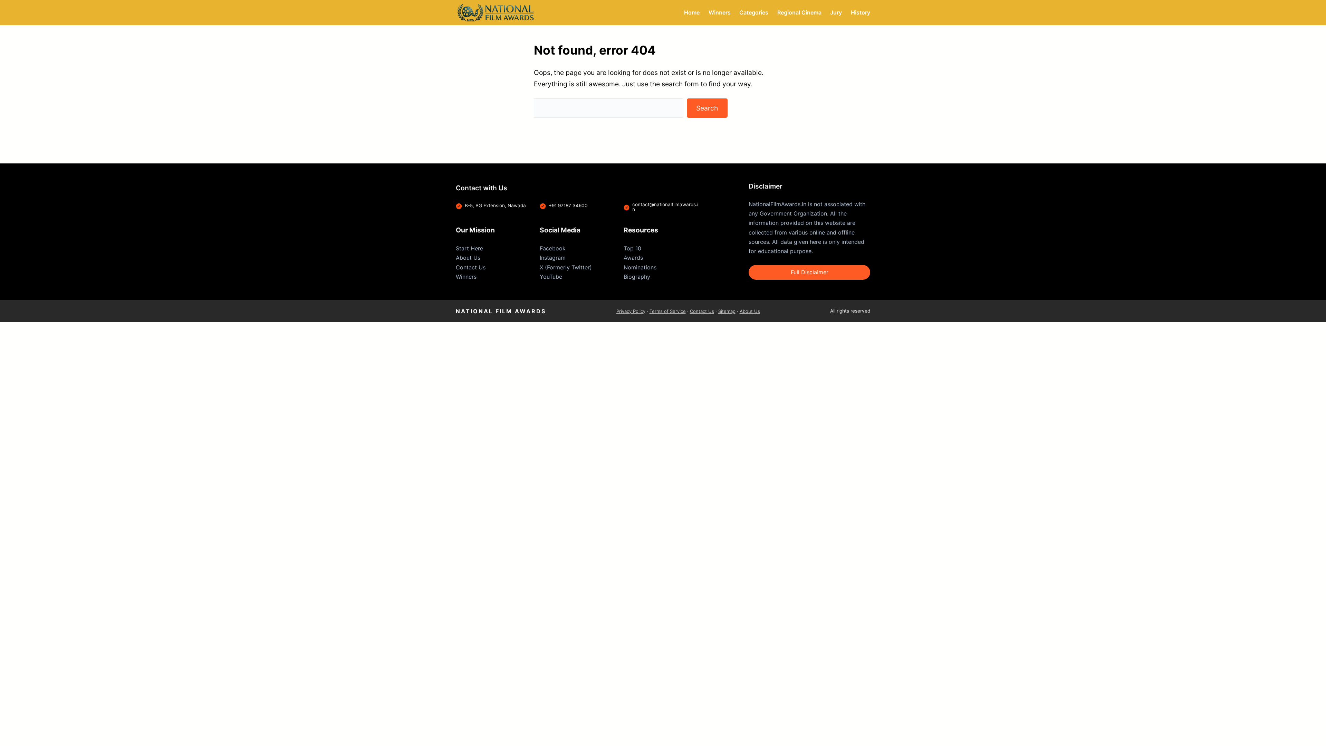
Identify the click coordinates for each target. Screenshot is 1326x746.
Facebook (553, 248)
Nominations (640, 267)
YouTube (551, 276)
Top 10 (632, 248)
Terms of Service (668, 311)
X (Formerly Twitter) (566, 267)
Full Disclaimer (809, 272)
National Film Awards (501, 311)
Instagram (553, 257)
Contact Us (471, 267)
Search (707, 108)
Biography (637, 276)
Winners (466, 276)
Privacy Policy (630, 311)
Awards (633, 257)
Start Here (469, 248)
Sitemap (727, 311)
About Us (468, 257)
